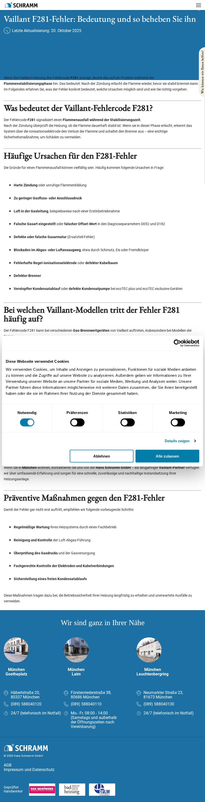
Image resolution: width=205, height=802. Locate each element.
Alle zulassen (167, 456)
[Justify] (198, 5)
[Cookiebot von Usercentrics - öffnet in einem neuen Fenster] (177, 343)
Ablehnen (101, 456)
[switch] (77, 423)
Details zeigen (177, 441)
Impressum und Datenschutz (29, 769)
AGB (8, 765)
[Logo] (21, 5)
